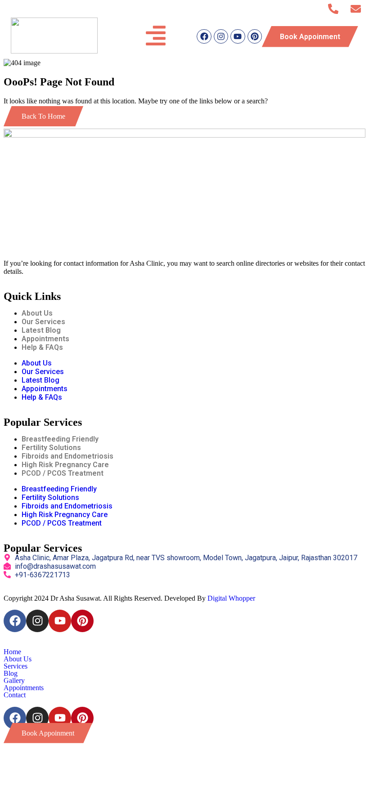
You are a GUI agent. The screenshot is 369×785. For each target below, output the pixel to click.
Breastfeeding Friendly (60, 439)
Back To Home (43, 116)
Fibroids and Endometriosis (67, 456)
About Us (37, 313)
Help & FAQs (42, 347)
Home (12, 652)
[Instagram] (221, 36)
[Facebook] (204, 36)
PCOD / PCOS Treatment (63, 473)
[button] (184, 659)
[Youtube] (237, 36)
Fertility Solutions (51, 447)
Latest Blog (41, 330)
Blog (11, 673)
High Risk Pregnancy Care (65, 464)
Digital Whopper (231, 598)
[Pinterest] (255, 36)
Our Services (43, 321)
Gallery (14, 680)
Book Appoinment (310, 36)
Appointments (45, 339)
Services (15, 666)
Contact (15, 695)
